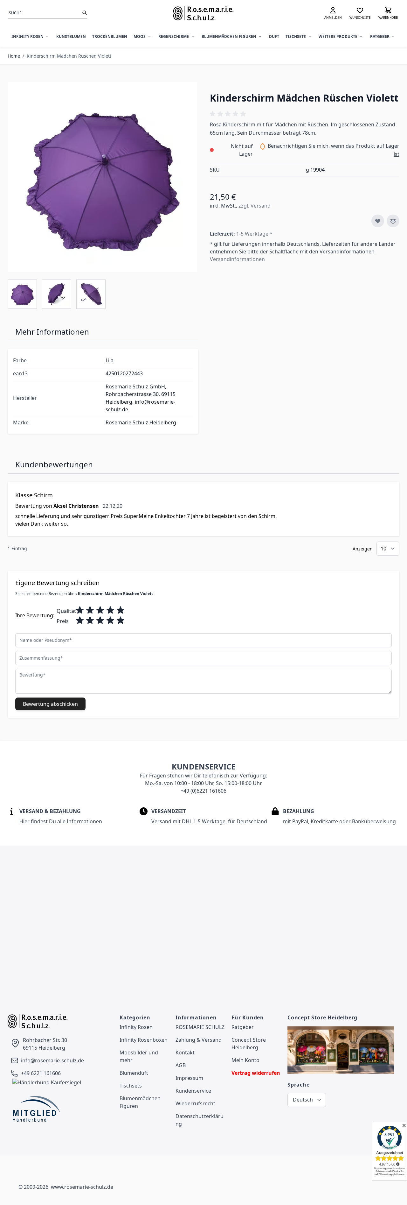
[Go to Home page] (203, 13)
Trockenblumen (109, 36)
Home (14, 56)
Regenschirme (173, 36)
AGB (181, 1065)
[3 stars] (100, 610)
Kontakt (185, 1052)
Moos (140, 36)
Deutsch (303, 1099)
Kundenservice (193, 1090)
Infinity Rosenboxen (144, 1039)
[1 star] (80, 610)
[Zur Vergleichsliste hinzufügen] (393, 221)
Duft (274, 36)
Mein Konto (245, 1060)
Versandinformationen (237, 259)
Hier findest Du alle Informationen (60, 821)
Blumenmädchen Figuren (229, 36)
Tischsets (296, 36)
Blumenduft (134, 1072)
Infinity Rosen (27, 36)
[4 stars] (110, 610)
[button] (229, 114)
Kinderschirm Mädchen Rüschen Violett (69, 56)
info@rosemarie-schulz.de (52, 1060)
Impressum (189, 1077)
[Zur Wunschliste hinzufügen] (377, 221)
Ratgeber (380, 36)
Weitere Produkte (338, 36)
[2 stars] (90, 610)
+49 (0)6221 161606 (203, 790)
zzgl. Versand (254, 205)
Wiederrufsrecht (195, 1103)
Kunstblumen (71, 36)
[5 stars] (120, 610)
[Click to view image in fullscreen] (102, 177)
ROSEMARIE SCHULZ (200, 1027)
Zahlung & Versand (199, 1039)
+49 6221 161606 (41, 1073)
